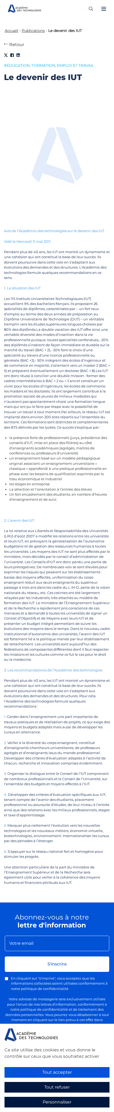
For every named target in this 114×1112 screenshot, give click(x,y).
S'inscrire (57, 964)
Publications (33, 30)
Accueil (11, 30)
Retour (16, 44)
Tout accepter (57, 1072)
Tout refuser (57, 1087)
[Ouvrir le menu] (104, 8)
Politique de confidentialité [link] (23, 1108)
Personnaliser (57, 1102)
